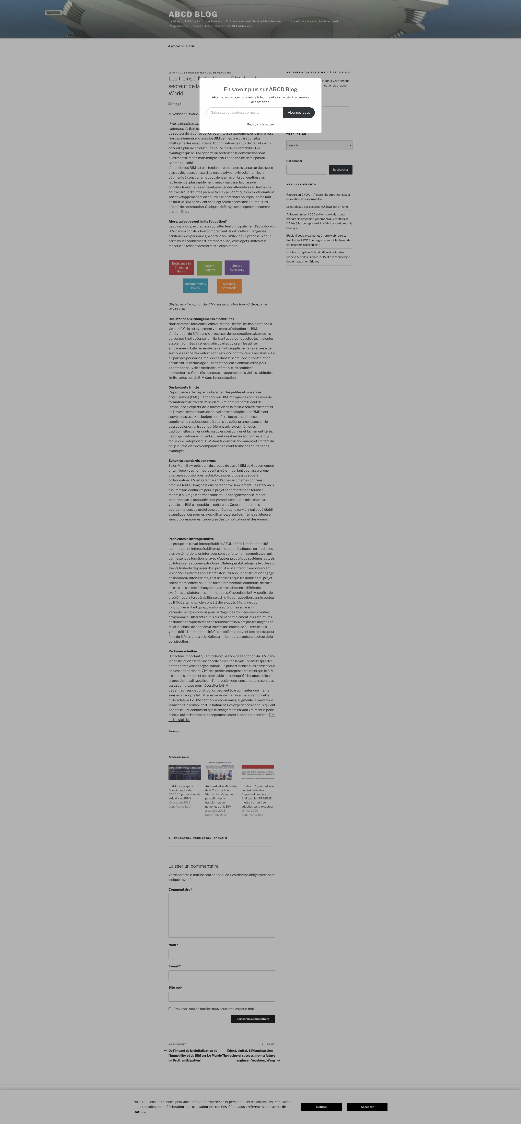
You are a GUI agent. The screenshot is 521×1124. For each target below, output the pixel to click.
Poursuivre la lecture (260, 124)
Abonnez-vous (299, 112)
